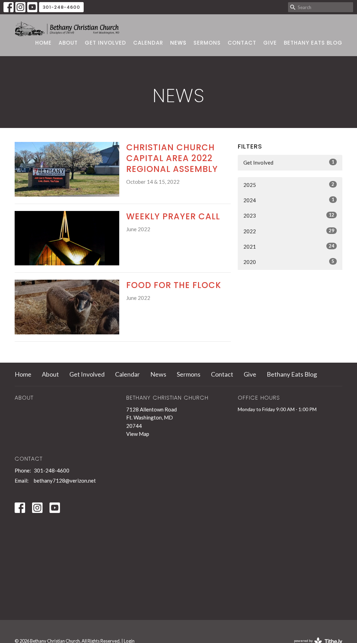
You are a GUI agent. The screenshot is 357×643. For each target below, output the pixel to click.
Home (43, 42)
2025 (288, 184)
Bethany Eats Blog (313, 42)
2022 (288, 231)
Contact (242, 42)
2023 (288, 215)
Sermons (207, 42)
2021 (288, 246)
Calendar (148, 42)
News (178, 42)
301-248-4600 (61, 7)
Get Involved (105, 42)
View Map (137, 434)
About (68, 42)
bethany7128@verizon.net (65, 480)
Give (270, 42)
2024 (288, 200)
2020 (288, 261)
